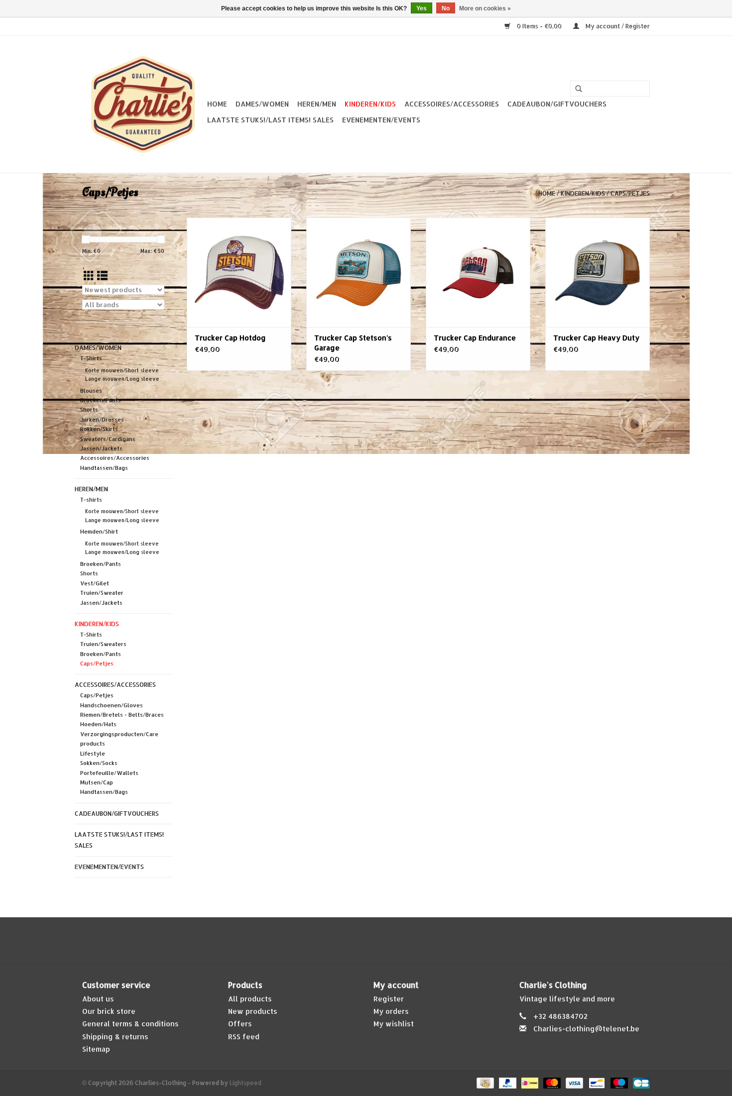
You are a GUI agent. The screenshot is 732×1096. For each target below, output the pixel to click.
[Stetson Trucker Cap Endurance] (478, 272)
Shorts (89, 409)
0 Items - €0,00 (539, 26)
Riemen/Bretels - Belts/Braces (122, 714)
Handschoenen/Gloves (111, 705)
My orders (391, 1011)
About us (98, 998)
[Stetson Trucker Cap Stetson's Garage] (358, 272)
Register (388, 998)
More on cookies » (485, 8)
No (446, 8)
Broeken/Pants (100, 400)
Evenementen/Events (381, 119)
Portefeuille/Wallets (109, 772)
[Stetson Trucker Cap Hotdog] (239, 272)
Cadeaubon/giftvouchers (557, 104)
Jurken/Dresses (102, 419)
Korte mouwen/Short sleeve (122, 370)
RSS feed (243, 1036)
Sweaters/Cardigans (107, 439)
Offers (240, 1023)
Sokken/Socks (99, 763)
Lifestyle (92, 753)
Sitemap (96, 1049)
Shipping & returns (115, 1036)
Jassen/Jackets (101, 448)
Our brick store (108, 1011)
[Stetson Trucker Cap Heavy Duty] (597, 272)
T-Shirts (91, 358)
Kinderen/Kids (370, 104)
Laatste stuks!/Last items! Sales (270, 119)
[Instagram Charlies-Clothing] (375, 940)
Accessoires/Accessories (451, 104)
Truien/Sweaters (103, 644)
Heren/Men (316, 104)
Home (217, 104)
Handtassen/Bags (104, 467)
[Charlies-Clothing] (143, 104)
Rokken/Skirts (99, 429)
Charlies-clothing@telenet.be (586, 1028)
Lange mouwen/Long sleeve (122, 379)
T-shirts (91, 499)
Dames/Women (262, 104)
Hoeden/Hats (98, 724)
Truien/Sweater (101, 592)
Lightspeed (245, 1083)
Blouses (91, 390)
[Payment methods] (484, 1082)
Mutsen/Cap (96, 782)
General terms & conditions (130, 1023)
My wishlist (393, 1023)
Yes (421, 8)
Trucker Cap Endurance (475, 337)
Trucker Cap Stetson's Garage (353, 342)
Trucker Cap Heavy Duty (596, 337)
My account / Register (617, 26)
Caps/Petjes (630, 193)
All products (250, 998)
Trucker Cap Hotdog (230, 337)
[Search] (578, 89)
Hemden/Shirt (99, 531)
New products (252, 1011)
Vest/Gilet (94, 583)
